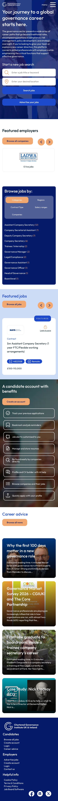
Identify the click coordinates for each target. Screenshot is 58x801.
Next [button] (49, 141)
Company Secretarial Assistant (22, 230)
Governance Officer (16, 267)
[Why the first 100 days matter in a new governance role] (29, 558)
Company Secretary (16, 240)
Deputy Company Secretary (20, 235)
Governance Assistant (17, 262)
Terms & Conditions (13, 783)
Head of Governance (16, 273)
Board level (11, 278)
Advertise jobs (11, 759)
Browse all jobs (11, 739)
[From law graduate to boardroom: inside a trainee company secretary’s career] (29, 652)
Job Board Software (14, 789)
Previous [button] (41, 141)
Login (7, 745)
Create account (11, 742)
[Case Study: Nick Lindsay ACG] (29, 695)
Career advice (11, 748)
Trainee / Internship (16, 246)
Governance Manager (17, 251)
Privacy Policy (11, 786)
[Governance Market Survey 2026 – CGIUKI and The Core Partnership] (29, 603)
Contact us (9, 769)
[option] (28, 160)
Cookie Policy (10, 779)
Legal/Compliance (15, 257)
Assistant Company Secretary (21, 224)
